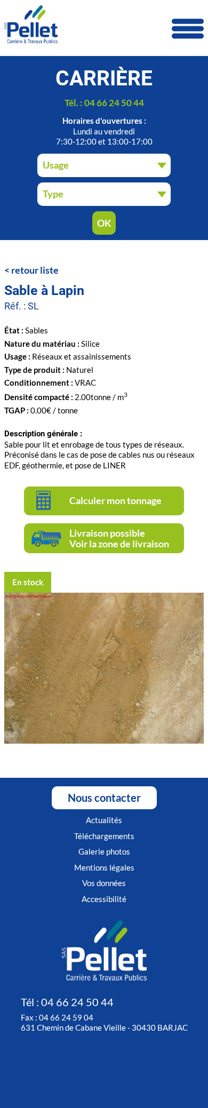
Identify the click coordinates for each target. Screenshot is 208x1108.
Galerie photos (104, 851)
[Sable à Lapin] (104, 741)
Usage (56, 165)
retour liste (35, 270)
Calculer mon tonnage (115, 500)
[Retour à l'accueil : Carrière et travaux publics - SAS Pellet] (104, 25)
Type (53, 194)
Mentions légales (104, 867)
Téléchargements (104, 836)
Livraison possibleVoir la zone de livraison (119, 538)
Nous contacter (104, 798)
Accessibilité (104, 899)
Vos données (104, 883)
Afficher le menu (188, 29)
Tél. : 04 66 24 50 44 (104, 102)
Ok (104, 223)
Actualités (104, 820)
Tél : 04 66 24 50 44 (67, 1001)
